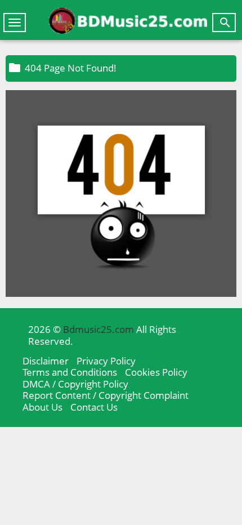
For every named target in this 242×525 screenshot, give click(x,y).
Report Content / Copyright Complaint (106, 395)
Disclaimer (46, 360)
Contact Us (94, 407)
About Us (42, 407)
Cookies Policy (156, 372)
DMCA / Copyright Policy (75, 383)
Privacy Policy (106, 360)
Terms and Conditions (70, 372)
